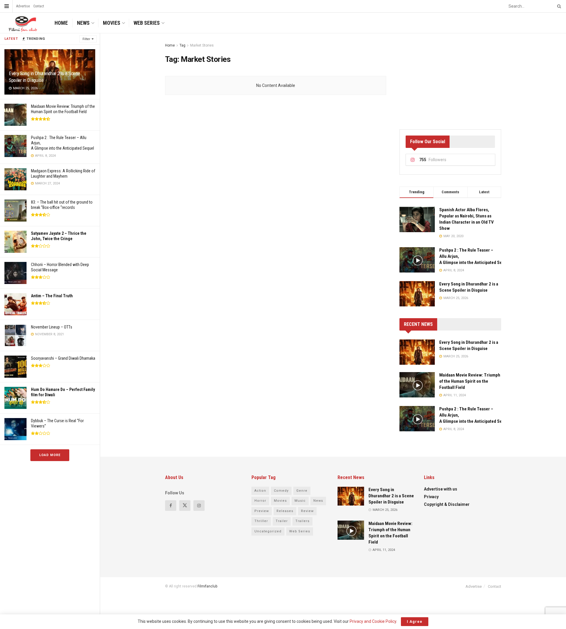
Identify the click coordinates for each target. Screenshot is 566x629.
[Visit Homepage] (22, 22)
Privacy (431, 496)
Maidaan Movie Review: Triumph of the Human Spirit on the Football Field (469, 381)
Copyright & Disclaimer (447, 504)
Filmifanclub (207, 586)
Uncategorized (268, 531)
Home (61, 23)
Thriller (261, 521)
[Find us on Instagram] (199, 505)
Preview (261, 511)
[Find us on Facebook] (170, 505)
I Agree (414, 621)
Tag (182, 45)
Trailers (302, 521)
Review (307, 511)
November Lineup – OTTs (51, 327)
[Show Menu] (6, 6)
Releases (285, 511)
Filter (86, 39)
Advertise (23, 6)
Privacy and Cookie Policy (373, 621)
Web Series (147, 23)
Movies (111, 23)
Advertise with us (440, 489)
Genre (301, 491)
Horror (260, 501)
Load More (49, 455)
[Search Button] (558, 6)
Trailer (282, 521)
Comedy (281, 491)
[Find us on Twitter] (184, 505)
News (83, 23)
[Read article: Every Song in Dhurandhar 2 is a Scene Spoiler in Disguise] (417, 352)
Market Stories (202, 45)
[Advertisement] (450, 79)
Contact (38, 6)
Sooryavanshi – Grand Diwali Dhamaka (63, 358)
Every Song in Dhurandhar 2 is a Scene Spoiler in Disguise (391, 496)
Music (300, 501)
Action (260, 491)
